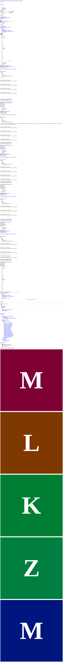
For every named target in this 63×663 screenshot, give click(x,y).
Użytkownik (11, 11)
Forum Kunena (34, 299)
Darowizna (5, 338)
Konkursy (3, 321)
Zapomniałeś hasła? (3, 26)
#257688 (1, 194)
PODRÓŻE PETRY (7, 65)
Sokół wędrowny (4, 317)
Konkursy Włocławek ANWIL (8, 335)
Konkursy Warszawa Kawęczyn (8, 333)
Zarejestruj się (2, 18)
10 (2, 45)
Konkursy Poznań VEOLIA (8, 330)
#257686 (1, 113)
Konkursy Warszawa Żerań (8, 332)
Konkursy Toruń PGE (7, 329)
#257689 (1, 232)
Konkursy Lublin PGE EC (8, 331)
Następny (3, 279)
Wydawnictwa (6, 318)
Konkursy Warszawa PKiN (8, 324)
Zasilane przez (29, 299)
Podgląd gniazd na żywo (5, 320)
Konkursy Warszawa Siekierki (8, 334)
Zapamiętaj (3, 13)
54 (2, 47)
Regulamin (3, 9)
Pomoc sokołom (4, 337)
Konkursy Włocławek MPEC (8, 323)
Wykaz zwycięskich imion (8, 322)
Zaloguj (2, 15)
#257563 (1, 67)
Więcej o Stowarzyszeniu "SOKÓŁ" (7, 316)
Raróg (3, 319)
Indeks (3, 7)
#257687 (1, 155)
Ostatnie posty (4, 8)
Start (3, 315)
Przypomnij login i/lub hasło (7, 309)
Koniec (3, 48)
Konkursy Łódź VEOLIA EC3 (8, 336)
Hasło (10, 12)
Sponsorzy (3, 339)
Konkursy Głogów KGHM (8, 325)
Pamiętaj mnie (4, 306)
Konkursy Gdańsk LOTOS (8, 326)
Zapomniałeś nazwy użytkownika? (5, 17)
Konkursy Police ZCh (7, 328)
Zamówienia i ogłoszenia (6, 340)
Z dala (3, 64)
